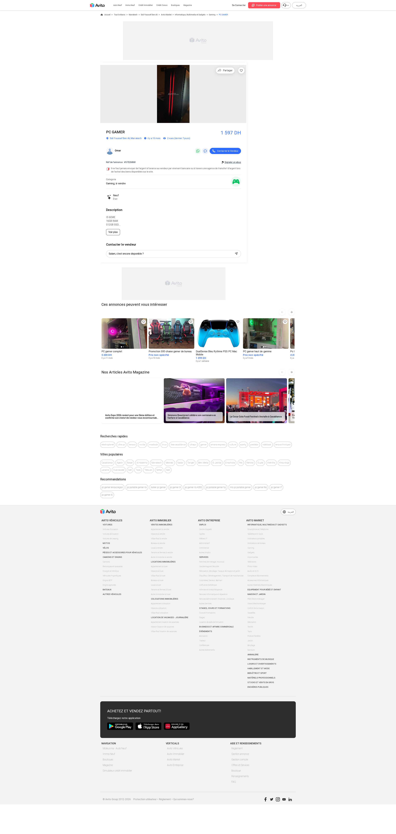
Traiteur (202, 641)
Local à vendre (157, 548)
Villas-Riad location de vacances (164, 631)
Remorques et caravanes (113, 566)
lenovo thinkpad (283, 444)
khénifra (271, 462)
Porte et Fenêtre (254, 636)
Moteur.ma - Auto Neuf (114, 748)
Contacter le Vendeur (227, 151)
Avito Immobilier (175, 754)
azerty (243, 444)
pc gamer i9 (175, 487)
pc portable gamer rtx (137, 487)
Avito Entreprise (175, 765)
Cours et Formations (207, 613)
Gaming (212, 15)
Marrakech (133, 15)
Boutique (236, 770)
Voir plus (113, 232)
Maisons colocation (158, 608)
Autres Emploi (205, 552)
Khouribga (284, 462)
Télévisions (252, 562)
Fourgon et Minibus (111, 571)
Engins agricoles (109, 585)
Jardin (250, 641)
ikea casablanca (178, 444)
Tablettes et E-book (255, 534)
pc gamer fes (261, 487)
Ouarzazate (118, 470)
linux (164, 444)
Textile (250, 627)
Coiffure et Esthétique (208, 585)
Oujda (260, 462)
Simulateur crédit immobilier (117, 770)
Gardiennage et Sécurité (209, 566)
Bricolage (251, 645)
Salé (168, 470)
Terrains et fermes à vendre (162, 552)
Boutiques (175, 5)
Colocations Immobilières (164, 599)
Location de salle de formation (211, 622)
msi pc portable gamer (240, 487)
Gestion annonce (240, 754)
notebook (267, 444)
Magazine (187, 5)
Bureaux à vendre (158, 543)
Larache (105, 470)
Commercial (204, 548)
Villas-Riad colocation (159, 613)
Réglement (165, 799)
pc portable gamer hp (216, 487)
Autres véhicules (112, 594)
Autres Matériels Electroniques (260, 585)
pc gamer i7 (276, 487)
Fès (241, 462)
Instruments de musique (261, 659)
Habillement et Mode (259, 668)
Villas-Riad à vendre (159, 539)
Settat (159, 470)
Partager (227, 70)
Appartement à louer (159, 566)
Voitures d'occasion (110, 529)
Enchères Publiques (258, 687)
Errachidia (230, 462)
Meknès (169, 462)
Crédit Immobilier (145, 5)
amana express (218, 444)
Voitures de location (110, 534)
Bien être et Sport (257, 673)
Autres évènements (207, 650)
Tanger (190, 462)
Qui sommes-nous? (183, 799)
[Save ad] (143, 321)
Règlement (237, 748)
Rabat (130, 462)
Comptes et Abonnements (258, 576)
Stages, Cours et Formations (214, 608)
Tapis (250, 631)
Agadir (120, 462)
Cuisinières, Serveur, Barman (210, 580)
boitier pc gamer (158, 487)
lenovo (132, 444)
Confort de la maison (256, 608)
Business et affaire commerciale (216, 627)
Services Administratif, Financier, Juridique (216, 599)
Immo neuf (130, 5)
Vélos (106, 548)
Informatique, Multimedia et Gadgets (190, 15)
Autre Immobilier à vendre (161, 557)
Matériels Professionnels (261, 678)
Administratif (204, 543)
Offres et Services (240, 765)
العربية (299, 5)
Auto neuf (117, 5)
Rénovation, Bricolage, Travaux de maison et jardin (219, 571)
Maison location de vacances (162, 627)
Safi (130, 470)
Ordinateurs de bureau (256, 543)
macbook (153, 444)
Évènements (205, 631)
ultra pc (121, 444)
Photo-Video (252, 566)
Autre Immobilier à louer (160, 594)
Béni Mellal (203, 462)
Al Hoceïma (142, 462)
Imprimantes (253, 557)
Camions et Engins (112, 557)
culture (233, 444)
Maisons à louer (157, 571)
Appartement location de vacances (165, 622)
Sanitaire (251, 650)
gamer (203, 444)
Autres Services (205, 603)
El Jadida (217, 462)
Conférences (204, 645)
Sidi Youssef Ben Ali (149, 15)
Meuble (251, 617)
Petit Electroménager (256, 599)
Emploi (202, 524)
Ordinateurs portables (256, 539)
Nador (180, 462)
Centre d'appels (205, 529)
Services (203, 557)
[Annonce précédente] (282, 312)
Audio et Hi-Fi (253, 571)
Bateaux (107, 589)
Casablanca (107, 462)
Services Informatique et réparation (213, 594)
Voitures (107, 524)
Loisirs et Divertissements (262, 664)
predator (254, 444)
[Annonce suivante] (291, 312)
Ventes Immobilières (161, 524)
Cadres (202, 534)
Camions (106, 562)
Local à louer (156, 585)
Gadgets (251, 552)
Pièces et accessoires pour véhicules (122, 552)
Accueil (107, 15)
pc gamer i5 (107, 495)
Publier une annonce (266, 5)
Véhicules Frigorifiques (112, 576)
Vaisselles (251, 613)
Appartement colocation (160, 603)
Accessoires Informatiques (258, 580)
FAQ (233, 781)
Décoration (252, 622)
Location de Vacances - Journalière (169, 617)
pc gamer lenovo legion (112, 487)
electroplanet (108, 444)
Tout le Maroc (119, 15)
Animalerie (253, 654)
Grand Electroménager (257, 603)
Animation (203, 636)
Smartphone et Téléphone (258, 529)
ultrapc (193, 444)
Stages (202, 617)
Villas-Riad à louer (158, 576)
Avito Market (166, 15)
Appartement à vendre (160, 529)
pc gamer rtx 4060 (193, 487)
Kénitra (250, 462)
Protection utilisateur (145, 799)
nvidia (142, 444)
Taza (138, 470)
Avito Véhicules (175, 748)
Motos (106, 543)
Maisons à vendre (158, 534)
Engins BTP (107, 580)
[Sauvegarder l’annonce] (241, 70)
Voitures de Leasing (110, 539)
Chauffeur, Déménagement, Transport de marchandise (221, 576)
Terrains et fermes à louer (161, 590)
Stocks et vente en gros (261, 682)
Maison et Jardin (256, 594)
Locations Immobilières (163, 562)
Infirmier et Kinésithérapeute (210, 590)
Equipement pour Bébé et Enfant (264, 589)
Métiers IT (203, 539)
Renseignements (240, 776)
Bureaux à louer (157, 580)
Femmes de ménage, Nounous (211, 562)
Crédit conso (161, 5)
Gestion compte (239, 759)
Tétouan (148, 470)
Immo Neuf (109, 754)
